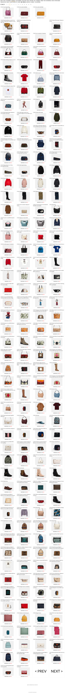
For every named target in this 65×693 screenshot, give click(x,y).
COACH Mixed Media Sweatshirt (22, 454)
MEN (45, 0)
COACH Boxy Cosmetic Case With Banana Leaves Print (40, 324)
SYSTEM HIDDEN (57, 0)
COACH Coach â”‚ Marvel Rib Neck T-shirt (24, 257)
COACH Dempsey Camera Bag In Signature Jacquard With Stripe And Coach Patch (40, 310)
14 (30, 4)
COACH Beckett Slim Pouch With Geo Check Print (39, 600)
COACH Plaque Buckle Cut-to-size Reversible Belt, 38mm (55, 152)
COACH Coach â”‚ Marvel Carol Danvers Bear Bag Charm (56, 297)
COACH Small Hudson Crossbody (6, 520)
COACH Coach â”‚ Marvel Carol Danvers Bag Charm (24, 100)
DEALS (28, 0)
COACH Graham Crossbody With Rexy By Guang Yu (40, 561)
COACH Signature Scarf (21, 191)
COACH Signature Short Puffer (54, 165)
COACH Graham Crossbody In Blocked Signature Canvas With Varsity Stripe (39, 442)
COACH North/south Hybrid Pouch (7, 626)
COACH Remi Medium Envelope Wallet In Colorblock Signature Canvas (40, 653)
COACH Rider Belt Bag (53, 59)
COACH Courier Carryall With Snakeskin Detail (7, 218)
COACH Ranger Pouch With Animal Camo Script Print (56, 640)
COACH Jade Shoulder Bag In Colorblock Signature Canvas (24, 350)
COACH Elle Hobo (52, 204)
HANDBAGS (38, 0)
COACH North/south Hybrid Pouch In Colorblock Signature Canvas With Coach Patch (56, 587)
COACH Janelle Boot (53, 362)
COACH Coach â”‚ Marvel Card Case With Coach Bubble (56, 271)
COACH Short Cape (36, 402)
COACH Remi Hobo (36, 507)
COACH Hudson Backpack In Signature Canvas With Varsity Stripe (7, 34)
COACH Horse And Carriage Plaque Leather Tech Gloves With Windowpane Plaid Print (56, 140)
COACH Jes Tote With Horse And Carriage (24, 244)
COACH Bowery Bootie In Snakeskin (7, 72)
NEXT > (57, 671)
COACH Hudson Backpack (37, 138)
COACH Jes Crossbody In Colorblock (39, 33)
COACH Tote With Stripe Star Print (7, 230)
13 (28, 4)
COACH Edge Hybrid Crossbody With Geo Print (56, 126)
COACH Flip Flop (36, 415)
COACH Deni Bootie (20, 468)
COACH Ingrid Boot (4, 191)
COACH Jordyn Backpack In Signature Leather (7, 640)
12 (26, 4)
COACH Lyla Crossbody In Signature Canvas (23, 205)
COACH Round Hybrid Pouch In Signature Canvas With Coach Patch (8, 600)
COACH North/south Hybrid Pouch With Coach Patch (24, 403)
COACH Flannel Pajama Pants (38, 59)
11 (24, 4)
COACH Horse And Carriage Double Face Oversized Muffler (56, 100)
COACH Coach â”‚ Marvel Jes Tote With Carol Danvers (40, 284)
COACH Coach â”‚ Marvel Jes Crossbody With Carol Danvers (24, 284)
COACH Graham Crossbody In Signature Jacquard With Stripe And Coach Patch (24, 442)
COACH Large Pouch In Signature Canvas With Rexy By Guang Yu (56, 482)
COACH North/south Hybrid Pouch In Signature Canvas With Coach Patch (7, 508)
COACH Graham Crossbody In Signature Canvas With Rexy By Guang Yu (24, 482)
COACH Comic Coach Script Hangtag (7, 270)
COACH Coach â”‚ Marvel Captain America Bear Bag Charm (40, 297)
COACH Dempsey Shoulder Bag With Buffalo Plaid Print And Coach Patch (7, 47)
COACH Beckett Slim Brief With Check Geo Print (56, 653)
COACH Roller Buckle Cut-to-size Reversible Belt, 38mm (23, 653)
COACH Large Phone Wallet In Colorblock (40, 626)
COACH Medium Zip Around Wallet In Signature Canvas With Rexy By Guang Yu (8, 548)
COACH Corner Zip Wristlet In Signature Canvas (8, 429)
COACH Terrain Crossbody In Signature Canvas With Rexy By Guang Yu (24, 495)
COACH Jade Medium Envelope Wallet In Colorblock (56, 337)
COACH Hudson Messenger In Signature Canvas (56, 21)
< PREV (40, 671)
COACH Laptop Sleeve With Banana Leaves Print (23, 310)
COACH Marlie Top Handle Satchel (23, 46)
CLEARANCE (13, 0)
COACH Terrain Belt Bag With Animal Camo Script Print (7, 666)
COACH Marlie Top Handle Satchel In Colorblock (39, 47)
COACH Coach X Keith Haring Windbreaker (22, 508)
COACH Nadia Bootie (4, 468)
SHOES (53, 0)
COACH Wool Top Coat (5, 204)
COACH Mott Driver (4, 481)
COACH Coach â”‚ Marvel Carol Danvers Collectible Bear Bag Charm (8, 310)
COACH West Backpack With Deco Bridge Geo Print (56, 416)
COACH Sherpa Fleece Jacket (6, 125)
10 (22, 4)
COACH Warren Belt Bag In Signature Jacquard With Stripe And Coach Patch (39, 126)
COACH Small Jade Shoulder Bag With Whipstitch (55, 324)
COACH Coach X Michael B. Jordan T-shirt (24, 72)
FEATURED (31, 0)
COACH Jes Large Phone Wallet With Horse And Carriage (7, 284)
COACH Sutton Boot (20, 389)
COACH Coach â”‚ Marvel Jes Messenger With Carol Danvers (40, 271)
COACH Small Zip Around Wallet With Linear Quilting (55, 429)
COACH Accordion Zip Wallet (22, 7)
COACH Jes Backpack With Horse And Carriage (39, 245)
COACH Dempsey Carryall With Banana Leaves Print (7, 324)
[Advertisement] (40, 25)
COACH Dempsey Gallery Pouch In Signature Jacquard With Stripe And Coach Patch (24, 363)
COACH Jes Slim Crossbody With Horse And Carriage (24, 231)
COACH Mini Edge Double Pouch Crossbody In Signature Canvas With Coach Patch (24, 113)
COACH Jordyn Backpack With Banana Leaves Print (7, 363)
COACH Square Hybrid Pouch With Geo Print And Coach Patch (40, 429)
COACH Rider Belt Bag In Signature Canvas (8, 59)
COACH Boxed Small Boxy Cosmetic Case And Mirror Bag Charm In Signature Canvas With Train (8, 21)
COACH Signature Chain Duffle (22, 217)
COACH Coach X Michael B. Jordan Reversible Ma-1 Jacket (23, 87)
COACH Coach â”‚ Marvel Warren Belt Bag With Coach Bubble (56, 284)
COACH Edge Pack (36, 99)
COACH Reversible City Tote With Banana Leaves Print (24, 271)
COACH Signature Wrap (53, 626)
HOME (1, 0)
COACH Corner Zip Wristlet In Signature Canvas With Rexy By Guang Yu (56, 574)
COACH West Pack (36, 533)
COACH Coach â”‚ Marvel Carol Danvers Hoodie (8, 258)
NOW (8, 17)
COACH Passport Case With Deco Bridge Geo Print (56, 508)
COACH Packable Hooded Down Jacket (7, 454)
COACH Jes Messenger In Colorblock (7, 244)
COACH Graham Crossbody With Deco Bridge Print (7, 100)
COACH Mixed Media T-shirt (54, 402)
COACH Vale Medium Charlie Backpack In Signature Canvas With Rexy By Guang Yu (24, 521)
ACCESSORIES (8, 0)
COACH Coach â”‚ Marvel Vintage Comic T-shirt (40, 258)
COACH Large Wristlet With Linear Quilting (55, 455)
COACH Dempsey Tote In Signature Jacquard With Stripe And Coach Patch (39, 350)
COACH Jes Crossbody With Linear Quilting (55, 34)
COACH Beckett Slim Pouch (21, 599)
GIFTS (35, 0)
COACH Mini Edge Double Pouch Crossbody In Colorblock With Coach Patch (24, 139)
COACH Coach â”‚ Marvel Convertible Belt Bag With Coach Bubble (40, 205)
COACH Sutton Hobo (37, 389)
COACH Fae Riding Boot (53, 257)
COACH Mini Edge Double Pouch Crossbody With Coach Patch (22, 152)
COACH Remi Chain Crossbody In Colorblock (22, 666)
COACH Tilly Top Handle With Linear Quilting (7, 403)
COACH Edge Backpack (5, 151)
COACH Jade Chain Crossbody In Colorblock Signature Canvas (6, 350)
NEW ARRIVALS (48, 0)
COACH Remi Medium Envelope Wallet (40, 639)
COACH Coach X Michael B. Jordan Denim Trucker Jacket (56, 73)
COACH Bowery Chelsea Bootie (22, 336)
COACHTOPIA (24, 0)
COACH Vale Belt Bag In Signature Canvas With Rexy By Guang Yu (24, 574)
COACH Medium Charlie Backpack (23, 612)
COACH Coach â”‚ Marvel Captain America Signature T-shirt (56, 245)
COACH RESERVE (18, 0)
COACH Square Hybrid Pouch (54, 441)
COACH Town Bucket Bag (5, 7)
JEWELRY (42, 0)
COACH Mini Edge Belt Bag (21, 165)
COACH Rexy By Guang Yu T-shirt (6, 560)
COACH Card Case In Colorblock (22, 639)
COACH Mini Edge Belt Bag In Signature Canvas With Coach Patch (8, 113)
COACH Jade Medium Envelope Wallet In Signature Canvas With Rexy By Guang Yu (8, 534)
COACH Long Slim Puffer (53, 86)
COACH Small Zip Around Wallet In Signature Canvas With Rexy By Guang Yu (8, 495)
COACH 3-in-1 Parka (53, 112)
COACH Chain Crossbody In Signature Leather (23, 34)
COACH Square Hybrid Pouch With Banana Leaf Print (40, 587)
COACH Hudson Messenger (38, 112)
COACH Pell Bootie (52, 468)
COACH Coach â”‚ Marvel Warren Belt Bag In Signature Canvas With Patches (24, 297)
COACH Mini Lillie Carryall (53, 46)
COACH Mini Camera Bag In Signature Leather (56, 613)
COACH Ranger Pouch (37, 612)
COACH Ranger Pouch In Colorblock (23, 586)
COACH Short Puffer (20, 125)
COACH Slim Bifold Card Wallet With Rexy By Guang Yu (8, 574)
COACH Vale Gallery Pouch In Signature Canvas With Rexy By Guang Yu (40, 574)
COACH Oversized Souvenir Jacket (7, 652)
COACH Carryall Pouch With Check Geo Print (56, 534)
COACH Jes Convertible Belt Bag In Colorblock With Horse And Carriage (7, 297)
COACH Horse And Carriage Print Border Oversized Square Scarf (8, 613)
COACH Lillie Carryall (37, 72)
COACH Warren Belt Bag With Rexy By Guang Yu (40, 495)
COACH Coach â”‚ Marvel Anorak (55, 217)
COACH (4, 0)
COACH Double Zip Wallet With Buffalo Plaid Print (24, 21)
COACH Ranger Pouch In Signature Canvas (56, 599)
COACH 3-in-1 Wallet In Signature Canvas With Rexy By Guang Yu (40, 482)
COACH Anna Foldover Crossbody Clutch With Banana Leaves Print (24, 324)
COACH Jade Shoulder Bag (5, 375)
